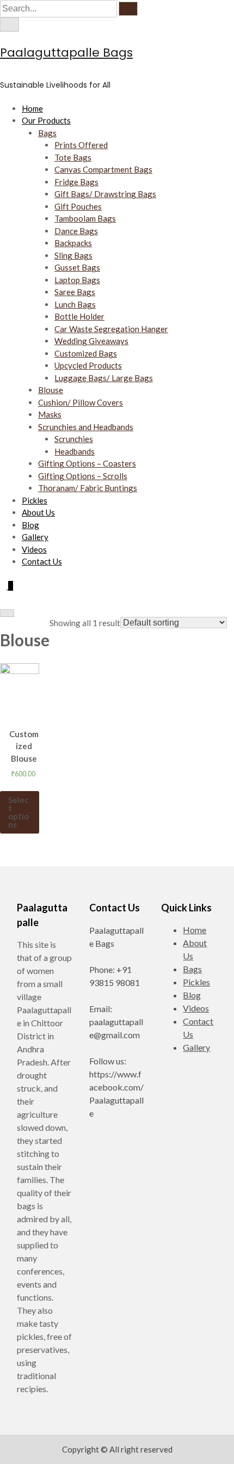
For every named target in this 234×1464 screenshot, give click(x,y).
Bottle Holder (79, 316)
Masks (49, 414)
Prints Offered (81, 145)
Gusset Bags (77, 267)
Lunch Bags (75, 304)
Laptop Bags (77, 280)
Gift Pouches (78, 206)
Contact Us (42, 561)
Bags (47, 133)
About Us (38, 512)
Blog (30, 525)
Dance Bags (76, 231)
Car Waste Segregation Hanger (111, 329)
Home (32, 108)
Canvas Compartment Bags (103, 169)
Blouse (50, 390)
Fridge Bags (76, 182)
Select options (18, 812)
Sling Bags (73, 255)
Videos (34, 549)
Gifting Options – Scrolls (82, 476)
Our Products (46, 120)
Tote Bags (72, 157)
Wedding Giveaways (91, 341)
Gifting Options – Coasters (87, 463)
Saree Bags (74, 292)
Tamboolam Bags (85, 218)
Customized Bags (85, 353)
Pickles (34, 500)
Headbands (74, 451)
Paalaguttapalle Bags (66, 52)
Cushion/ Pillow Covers (80, 402)
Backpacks (73, 243)
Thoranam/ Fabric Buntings (87, 488)
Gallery (35, 537)
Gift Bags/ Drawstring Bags (105, 194)
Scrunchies (73, 439)
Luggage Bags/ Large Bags (103, 378)
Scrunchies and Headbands (85, 427)
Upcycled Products (88, 365)
